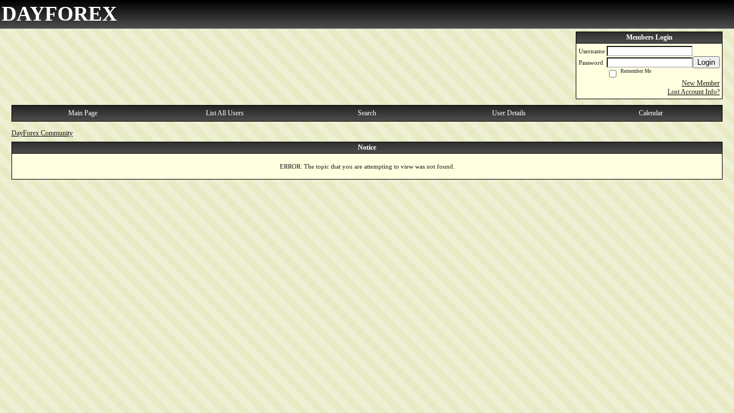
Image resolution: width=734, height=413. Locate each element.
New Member (701, 83)
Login (706, 62)
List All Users (225, 113)
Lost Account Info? (693, 92)
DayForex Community (42, 133)
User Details (509, 113)
